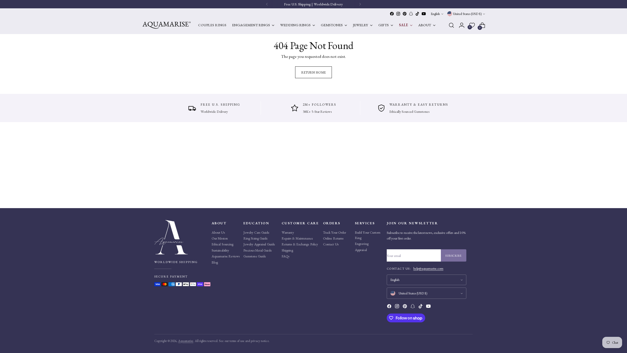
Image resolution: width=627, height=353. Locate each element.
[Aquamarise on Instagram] (398, 14)
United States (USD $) (467, 14)
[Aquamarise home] (181, 237)
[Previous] (267, 4)
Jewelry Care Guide (256, 232)
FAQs (285, 256)
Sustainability (220, 250)
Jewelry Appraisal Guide (259, 244)
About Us (218, 232)
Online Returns (333, 238)
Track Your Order (334, 232)
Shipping (287, 250)
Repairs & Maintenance (297, 238)
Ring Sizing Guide (255, 238)
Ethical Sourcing (222, 244)
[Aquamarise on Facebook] (392, 14)
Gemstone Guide (254, 256)
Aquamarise (185, 341)
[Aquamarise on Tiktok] (417, 14)
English (435, 14)
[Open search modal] (451, 25)
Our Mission (220, 238)
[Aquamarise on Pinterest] (404, 14)
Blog (215, 262)
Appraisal (361, 250)
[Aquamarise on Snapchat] (411, 14)
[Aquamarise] (166, 25)
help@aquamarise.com (428, 268)
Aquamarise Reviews (226, 256)
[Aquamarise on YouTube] (424, 14)
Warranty (288, 232)
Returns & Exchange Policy (300, 244)
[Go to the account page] (462, 25)
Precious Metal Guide (257, 250)
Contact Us (330, 244)
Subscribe (453, 255)
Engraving (362, 243)
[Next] (360, 4)
